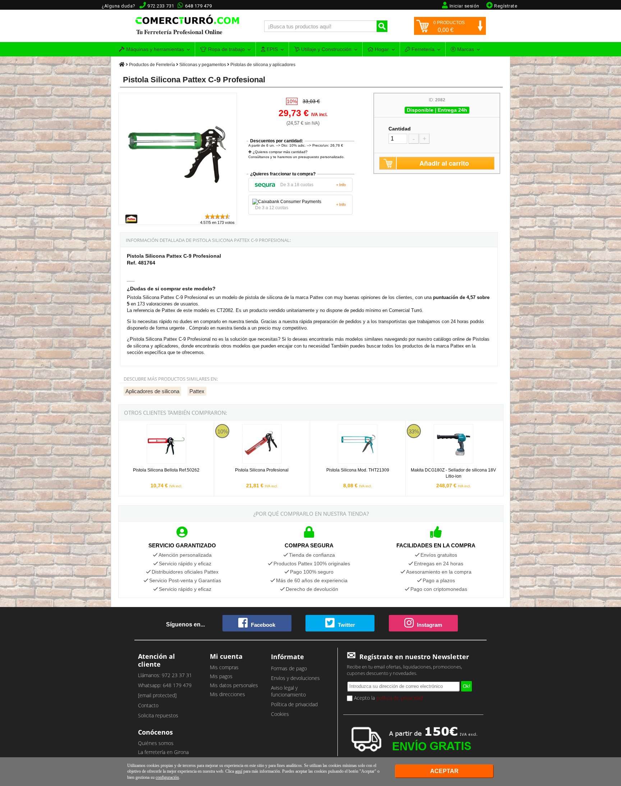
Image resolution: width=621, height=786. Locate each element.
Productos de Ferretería (152, 64)
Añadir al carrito (444, 163)
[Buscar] (382, 26)
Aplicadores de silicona (152, 391)
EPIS (271, 49)
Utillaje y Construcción (325, 49)
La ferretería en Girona (163, 752)
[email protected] (157, 695)
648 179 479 (198, 6)
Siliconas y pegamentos (202, 64)
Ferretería (422, 49)
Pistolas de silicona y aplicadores (262, 64)
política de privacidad (399, 697)
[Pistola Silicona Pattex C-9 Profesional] (178, 210)
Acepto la (388, 697)
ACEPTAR (444, 771)
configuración (167, 777)
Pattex (196, 391)
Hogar (381, 49)
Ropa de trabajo (226, 49)
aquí (238, 771)
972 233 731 (160, 6)
